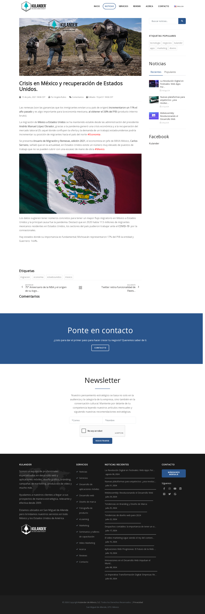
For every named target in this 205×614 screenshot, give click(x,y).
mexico (68, 277)
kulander (178, 42)
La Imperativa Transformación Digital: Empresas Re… (131, 574)
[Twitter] (169, 494)
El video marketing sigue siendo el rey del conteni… (129, 537)
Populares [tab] (170, 72)
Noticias (109, 6)
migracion (25, 277)
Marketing (84, 525)
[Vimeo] (164, 494)
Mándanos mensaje (174, 473)
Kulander (154, 143)
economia (38, 277)
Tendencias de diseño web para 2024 (123, 515)
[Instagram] (169, 488)
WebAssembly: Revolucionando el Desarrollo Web (169, 116)
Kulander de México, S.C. (89, 602)
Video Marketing (87, 542)
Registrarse (102, 440)
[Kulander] (33, 6)
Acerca (149, 6)
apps (152, 48)
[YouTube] (175, 488)
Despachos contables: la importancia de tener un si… (130, 526)
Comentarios (78, 97)
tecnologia (155, 42)
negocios (167, 42)
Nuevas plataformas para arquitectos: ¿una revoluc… (172, 100)
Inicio (97, 6)
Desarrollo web (86, 495)
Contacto (163, 6)
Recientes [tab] (156, 72)
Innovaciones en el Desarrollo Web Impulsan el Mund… (127, 562)
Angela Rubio (60, 97)
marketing (162, 48)
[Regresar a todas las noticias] (79, 287)
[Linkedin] (180, 488)
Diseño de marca (87, 501)
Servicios (123, 6)
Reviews (137, 6)
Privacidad (138, 602)
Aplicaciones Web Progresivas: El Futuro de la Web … (130, 549)
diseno (173, 48)
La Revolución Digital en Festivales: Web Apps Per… (172, 83)
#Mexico (99, 149)
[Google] (175, 494)
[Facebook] (164, 488)
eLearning (84, 519)
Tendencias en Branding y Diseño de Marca (126, 504)
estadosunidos (54, 277)
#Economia (93, 134)
